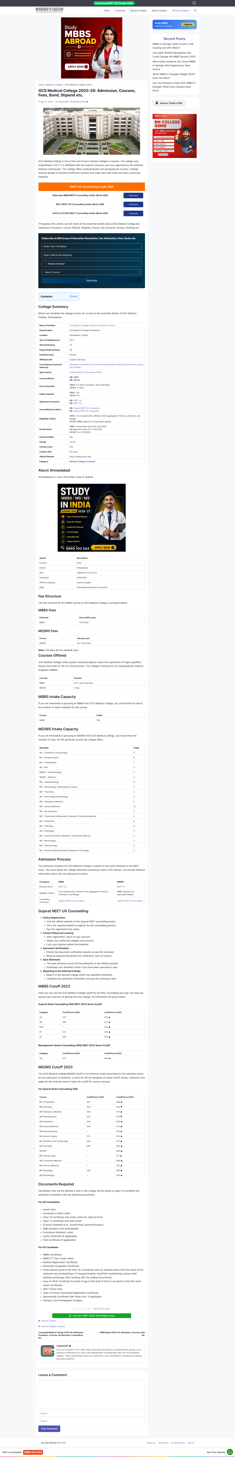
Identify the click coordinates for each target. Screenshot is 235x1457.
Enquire (187, 24)
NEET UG (78, 400)
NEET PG (77, 403)
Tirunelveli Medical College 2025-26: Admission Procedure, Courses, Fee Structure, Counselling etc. (61, 1335)
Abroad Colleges (138, 10)
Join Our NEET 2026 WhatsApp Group (93, 1315)
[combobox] (44, 264)
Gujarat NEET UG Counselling (86, 408)
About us (151, 1443)
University (120, 10)
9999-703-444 (33, 1452)
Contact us (163, 1443)
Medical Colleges (180, 10)
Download (133, 195)
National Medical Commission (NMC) (86, 372)
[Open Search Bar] (195, 11)
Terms (191, 1443)
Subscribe (91, 280)
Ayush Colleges (159, 10)
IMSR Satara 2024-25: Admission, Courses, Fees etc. (122, 1333)
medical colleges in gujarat (53, 1326)
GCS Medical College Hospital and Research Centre (92, 325)
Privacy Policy (178, 1443)
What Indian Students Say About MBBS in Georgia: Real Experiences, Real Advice (174, 65)
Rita (84, 102)
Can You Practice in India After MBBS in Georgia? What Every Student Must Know (174, 87)
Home (107, 10)
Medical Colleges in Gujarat (82, 461)
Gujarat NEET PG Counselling (86, 411)
